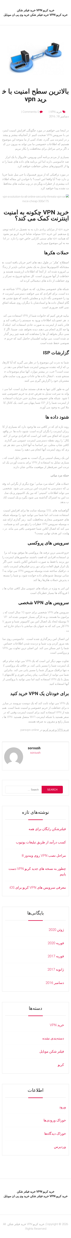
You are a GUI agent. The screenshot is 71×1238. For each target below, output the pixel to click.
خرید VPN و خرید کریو (56, 730)
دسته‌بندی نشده (53, 1038)
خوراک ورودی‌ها (55, 1120)
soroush (34, 748)
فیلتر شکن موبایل (51, 1051)
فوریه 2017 (56, 956)
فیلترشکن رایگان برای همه (47, 829)
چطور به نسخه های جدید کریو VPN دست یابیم (37, 871)
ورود (62, 1107)
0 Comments (31, 112)
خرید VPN (56, 112)
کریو (61, 1065)
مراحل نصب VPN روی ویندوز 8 (44, 855)
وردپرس (60, 1147)
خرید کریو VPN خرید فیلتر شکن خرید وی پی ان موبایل (36, 15)
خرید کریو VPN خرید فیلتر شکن (35, 10)
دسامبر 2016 (55, 983)
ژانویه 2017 (56, 969)
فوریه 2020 (56, 943)
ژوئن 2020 (56, 930)
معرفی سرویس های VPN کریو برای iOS (37, 887)
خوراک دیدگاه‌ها (55, 1133)
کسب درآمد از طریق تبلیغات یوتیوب (41, 842)
